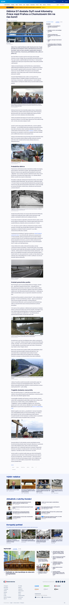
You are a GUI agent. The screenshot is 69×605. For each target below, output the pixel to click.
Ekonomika (33, 4)
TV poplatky (6, 589)
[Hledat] (62, 1)
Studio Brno (20, 589)
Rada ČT (19, 592)
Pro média (20, 585)
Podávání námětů (21, 595)
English (11, 602)
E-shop (5, 595)
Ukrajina (12, 4)
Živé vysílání (6, 587)
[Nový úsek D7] (25, 32)
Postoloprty (14, 469)
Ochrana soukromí (16, 602)
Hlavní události (7, 4)
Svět (24, 4)
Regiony (27, 4)
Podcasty (49, 4)
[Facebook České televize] (58, 582)
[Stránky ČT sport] (46, 585)
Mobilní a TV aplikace (7, 597)
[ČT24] (3, 1)
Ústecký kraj (23, 467)
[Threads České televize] (64, 582)
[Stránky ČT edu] (56, 589)
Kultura (44, 4)
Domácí (20, 4)
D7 (36, 467)
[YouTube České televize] (60, 582)
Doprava (28, 467)
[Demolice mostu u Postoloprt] (27, 153)
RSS (64, 602)
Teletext (5, 590)
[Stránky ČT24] (37, 585)
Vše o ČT (5, 598)
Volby (17, 4)
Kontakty (20, 598)
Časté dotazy (20, 597)
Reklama (19, 587)
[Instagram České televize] (56, 582)
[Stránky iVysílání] (57, 585)
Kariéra (19, 593)
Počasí (37, 4)
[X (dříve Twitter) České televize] (62, 582)
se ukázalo (31, 130)
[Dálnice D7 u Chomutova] (27, 269)
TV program (6, 585)
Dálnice (32, 467)
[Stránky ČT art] (46, 589)
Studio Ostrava (20, 590)
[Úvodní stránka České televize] (9, 582)
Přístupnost (22, 602)
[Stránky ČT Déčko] (36, 589)
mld (7, 19)
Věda (41, 4)
